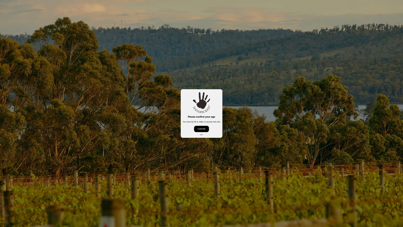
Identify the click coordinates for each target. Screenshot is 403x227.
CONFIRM (201, 129)
